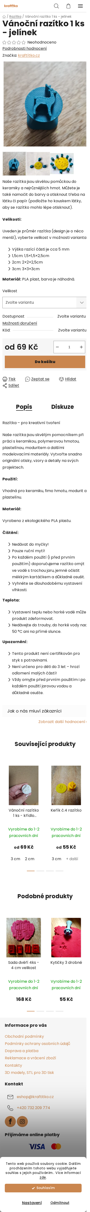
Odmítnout (59, 1203)
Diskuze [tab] (62, 407)
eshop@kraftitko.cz (35, 1097)
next (85, 787)
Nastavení (32, 1202)
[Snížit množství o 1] (57, 347)
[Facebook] (10, 1121)
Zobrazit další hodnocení (61, 721)
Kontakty (13, 1065)
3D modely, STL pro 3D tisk (29, 1072)
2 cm (29, 859)
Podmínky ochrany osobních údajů (37, 1043)
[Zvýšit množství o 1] (81, 347)
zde (43, 1177)
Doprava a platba (21, 1051)
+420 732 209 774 (33, 1108)
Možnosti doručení (19, 323)
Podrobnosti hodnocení (24, 48)
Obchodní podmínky (24, 1036)
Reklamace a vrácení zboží (30, 1058)
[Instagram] (22, 1121)
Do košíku (45, 362)
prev (5, 787)
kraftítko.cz (29, 55)
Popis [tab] (24, 407)
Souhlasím (45, 1188)
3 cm (15, 859)
